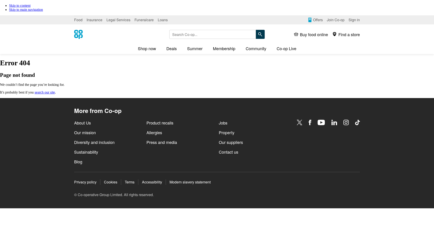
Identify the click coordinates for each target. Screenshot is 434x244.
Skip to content (20, 5)
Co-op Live (286, 48)
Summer (195, 48)
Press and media (161, 142)
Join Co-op (335, 19)
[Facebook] (310, 122)
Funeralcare (144, 19)
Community (256, 48)
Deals (171, 48)
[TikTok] (357, 122)
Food (78, 19)
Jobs (223, 123)
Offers (318, 19)
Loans (163, 19)
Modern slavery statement (190, 182)
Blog (78, 161)
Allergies (154, 132)
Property (226, 132)
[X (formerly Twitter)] (299, 122)
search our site (45, 92)
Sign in (354, 19)
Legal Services (118, 19)
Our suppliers (231, 142)
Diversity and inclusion (94, 142)
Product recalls (159, 123)
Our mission (85, 132)
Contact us (228, 152)
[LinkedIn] (334, 122)
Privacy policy (85, 182)
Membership (224, 48)
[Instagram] (346, 122)
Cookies (110, 182)
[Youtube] (321, 122)
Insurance (94, 19)
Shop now (147, 48)
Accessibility (152, 182)
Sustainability (86, 152)
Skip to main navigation (26, 10)
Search (260, 34)
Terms (129, 182)
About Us (82, 123)
